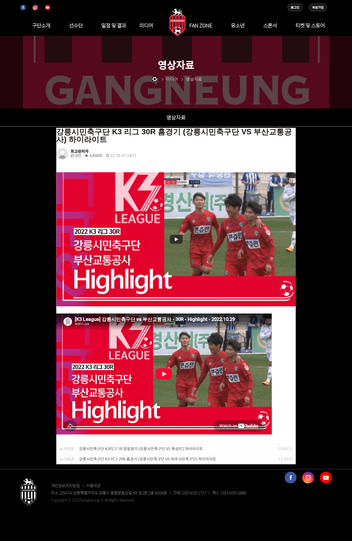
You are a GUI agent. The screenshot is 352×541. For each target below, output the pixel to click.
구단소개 (41, 25)
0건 (77, 155)
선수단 (76, 25)
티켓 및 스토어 (310, 25)
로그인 (295, 7)
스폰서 (270, 25)
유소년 (237, 25)
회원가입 (318, 7)
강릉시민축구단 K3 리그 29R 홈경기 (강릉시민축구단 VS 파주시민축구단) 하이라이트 (147, 459)
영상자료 (176, 117)
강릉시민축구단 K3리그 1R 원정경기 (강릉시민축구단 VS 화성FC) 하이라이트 (141, 448)
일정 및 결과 (113, 25)
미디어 (146, 25)
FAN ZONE (200, 25)
